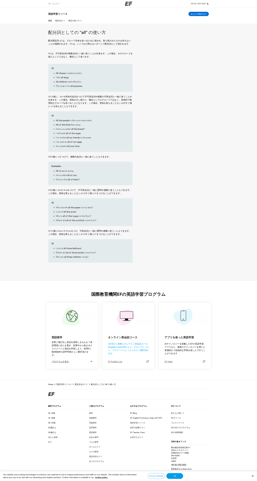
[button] (54, 3)
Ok (175, 476)
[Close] (253, 476)
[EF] (128, 4)
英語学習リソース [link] (63, 384)
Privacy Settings (156, 476)
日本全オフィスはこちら (181, 469)
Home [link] (50, 384)
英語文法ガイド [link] (81, 384)
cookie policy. (101, 477)
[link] (57, 14)
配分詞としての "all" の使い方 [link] (103, 384)
